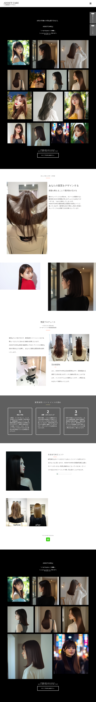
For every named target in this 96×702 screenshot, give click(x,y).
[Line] (48, 539)
